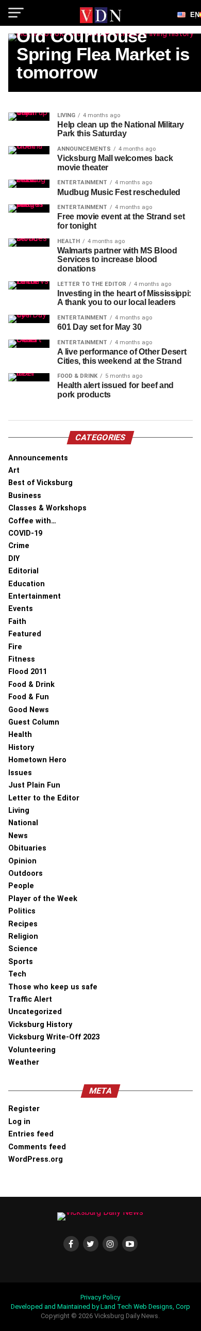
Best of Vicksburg (40, 482)
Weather (23, 1062)
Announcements (38, 458)
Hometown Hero (37, 760)
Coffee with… (32, 521)
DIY (14, 558)
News (18, 835)
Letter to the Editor (43, 798)
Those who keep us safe (52, 987)
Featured (24, 634)
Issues (20, 772)
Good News (28, 709)
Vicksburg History (40, 1024)
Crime (18, 545)
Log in (19, 1121)
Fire (15, 647)
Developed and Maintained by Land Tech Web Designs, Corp (100, 1306)
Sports (20, 961)
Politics (22, 911)
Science (23, 948)
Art (14, 470)
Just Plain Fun (34, 785)
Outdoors (25, 873)
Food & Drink (31, 684)
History (21, 747)
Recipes (23, 924)
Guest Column (33, 722)
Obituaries (27, 848)
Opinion (22, 861)
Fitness (21, 659)
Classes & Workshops (47, 508)
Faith (17, 621)
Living (18, 810)
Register (24, 1108)
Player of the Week (42, 898)
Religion (23, 936)
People (21, 885)
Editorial (23, 571)
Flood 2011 (27, 671)
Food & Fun (28, 697)
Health (20, 734)
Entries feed (31, 1134)
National (23, 823)
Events (20, 608)
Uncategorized (35, 1011)
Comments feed (37, 1147)
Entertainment (34, 596)
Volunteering (32, 1050)
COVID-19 (25, 533)
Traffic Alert (30, 999)
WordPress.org (35, 1159)
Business (24, 495)
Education (26, 584)
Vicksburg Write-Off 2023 (53, 1037)
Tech (17, 974)
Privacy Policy (100, 1297)
